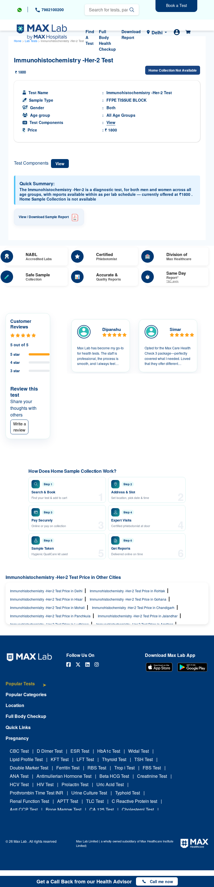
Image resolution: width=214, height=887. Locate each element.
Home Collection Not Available (173, 70)
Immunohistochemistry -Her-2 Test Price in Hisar (46, 599)
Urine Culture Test (89, 792)
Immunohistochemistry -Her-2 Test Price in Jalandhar (137, 615)
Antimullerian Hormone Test (64, 776)
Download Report (131, 34)
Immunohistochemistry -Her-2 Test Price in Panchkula (50, 615)
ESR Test (79, 751)
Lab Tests (31, 41)
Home (17, 41)
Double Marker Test (29, 767)
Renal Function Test (29, 801)
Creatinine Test (152, 776)
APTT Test (67, 801)
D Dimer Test (49, 751)
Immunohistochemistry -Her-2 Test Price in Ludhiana (49, 624)
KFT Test (60, 759)
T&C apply (172, 281)
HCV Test (19, 784)
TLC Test (95, 801)
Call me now (161, 881)
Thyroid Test (114, 759)
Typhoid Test (127, 792)
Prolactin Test (75, 784)
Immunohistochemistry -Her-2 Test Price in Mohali (47, 607)
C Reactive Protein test (134, 801)
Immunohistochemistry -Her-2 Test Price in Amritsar (134, 624)
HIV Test (45, 784)
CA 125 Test (101, 809)
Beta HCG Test (114, 776)
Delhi (157, 32)
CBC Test (19, 751)
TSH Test (143, 759)
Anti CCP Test (24, 809)
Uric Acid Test (110, 784)
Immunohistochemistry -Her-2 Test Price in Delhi (46, 590)
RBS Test (96, 767)
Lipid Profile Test (26, 759)
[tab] (26, 686)
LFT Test (85, 759)
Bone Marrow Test (63, 809)
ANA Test (19, 776)
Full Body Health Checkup (107, 40)
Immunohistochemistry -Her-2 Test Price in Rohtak (127, 590)
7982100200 (52, 9)
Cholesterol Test (138, 809)
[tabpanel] (100, 345)
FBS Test (152, 767)
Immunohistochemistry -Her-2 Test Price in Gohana (128, 599)
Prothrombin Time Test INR (36, 792)
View (110, 122)
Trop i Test (124, 767)
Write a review (19, 427)
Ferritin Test (67, 767)
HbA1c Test (108, 751)
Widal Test (138, 751)
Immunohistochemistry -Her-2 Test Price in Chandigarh (133, 607)
